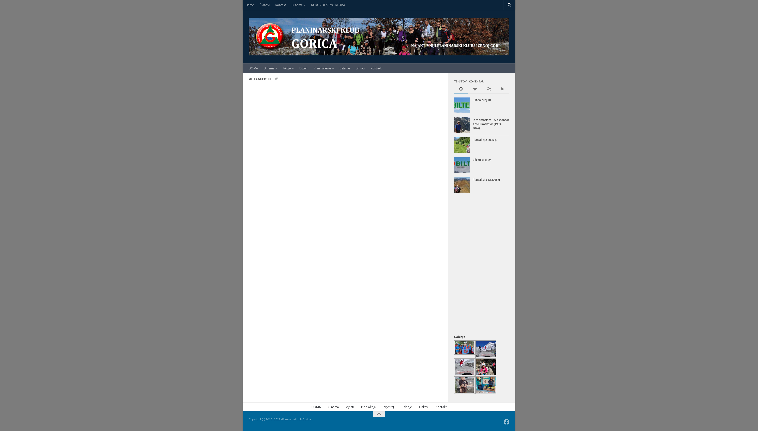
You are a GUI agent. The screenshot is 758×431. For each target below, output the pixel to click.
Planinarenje (322, 68)
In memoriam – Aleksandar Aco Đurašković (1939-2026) (491, 124)
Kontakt (280, 5)
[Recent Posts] (461, 89)
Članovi (265, 5)
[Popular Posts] (475, 89)
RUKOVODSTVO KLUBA (328, 5)
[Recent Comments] (488, 89)
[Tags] (502, 89)
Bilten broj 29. (482, 159)
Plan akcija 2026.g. (485, 139)
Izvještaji (388, 407)
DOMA (253, 68)
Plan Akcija (368, 407)
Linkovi (360, 68)
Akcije (287, 68)
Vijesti (350, 407)
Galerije (345, 68)
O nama (297, 5)
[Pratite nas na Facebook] (506, 422)
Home (250, 5)
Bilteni (303, 68)
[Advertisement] (470, 264)
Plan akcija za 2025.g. (486, 179)
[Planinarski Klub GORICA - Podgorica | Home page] (379, 36)
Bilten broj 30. (482, 100)
